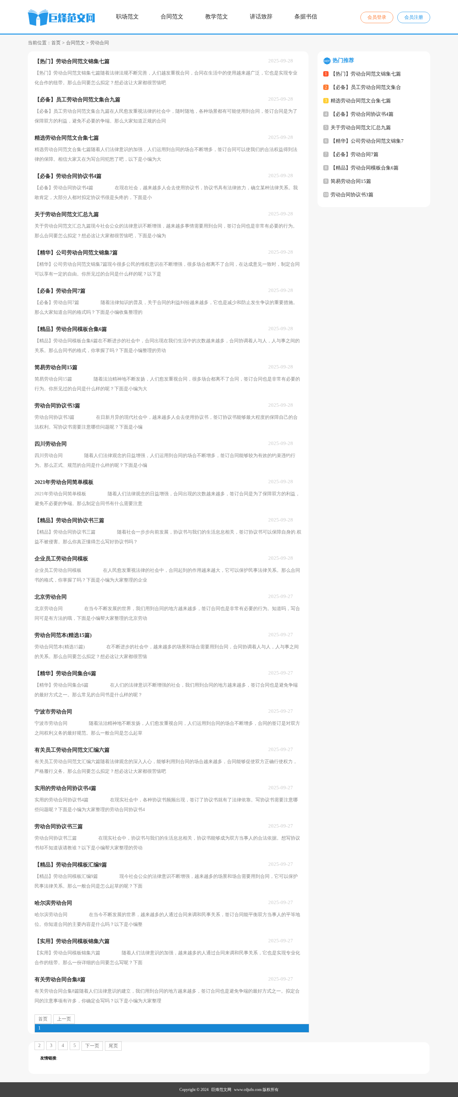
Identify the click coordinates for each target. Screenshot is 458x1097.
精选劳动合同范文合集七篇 (361, 100)
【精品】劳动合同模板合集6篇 (365, 167)
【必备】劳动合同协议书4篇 (362, 114)
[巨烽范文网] (62, 19)
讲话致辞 (261, 16)
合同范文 (172, 16)
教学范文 (216, 16)
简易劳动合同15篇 (351, 181)
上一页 (64, 1018)
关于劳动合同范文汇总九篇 (361, 127)
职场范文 (127, 16)
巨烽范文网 (221, 1089)
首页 (56, 42)
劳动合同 (99, 42)
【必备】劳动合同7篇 (355, 154)
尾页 (113, 1045)
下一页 (92, 1045)
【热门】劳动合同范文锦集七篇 (366, 74)
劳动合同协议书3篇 (352, 194)
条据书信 (305, 16)
